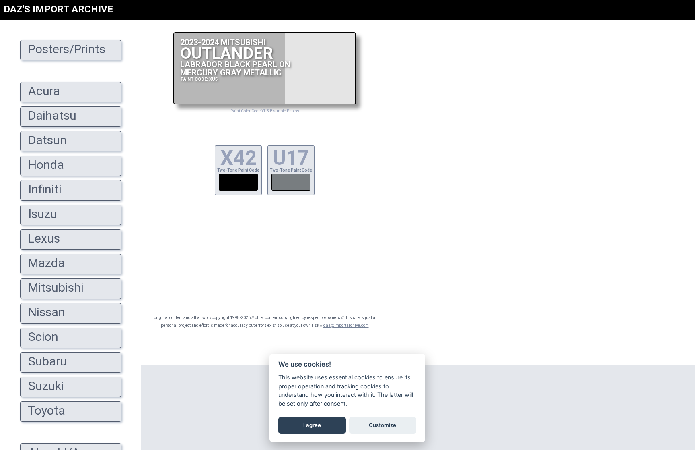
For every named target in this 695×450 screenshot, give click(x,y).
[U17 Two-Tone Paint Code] (291, 189)
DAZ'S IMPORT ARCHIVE (58, 9)
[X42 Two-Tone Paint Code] (238, 189)
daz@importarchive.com (346, 325)
